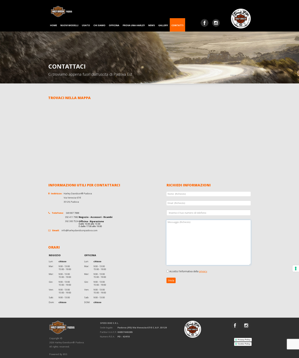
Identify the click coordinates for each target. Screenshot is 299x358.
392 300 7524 (71, 221)
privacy (203, 271)
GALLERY (163, 25)
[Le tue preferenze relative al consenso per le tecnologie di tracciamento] (295, 268)
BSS (65, 354)
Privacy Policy (244, 339)
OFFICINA (114, 25)
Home (233, 74)
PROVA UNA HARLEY (134, 25)
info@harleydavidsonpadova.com (79, 230)
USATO (86, 25)
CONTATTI (177, 25)
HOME (53, 25)
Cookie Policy (244, 344)
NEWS (151, 25)
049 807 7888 (72, 212)
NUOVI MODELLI (69, 25)
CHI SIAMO (99, 25)
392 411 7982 (71, 217)
